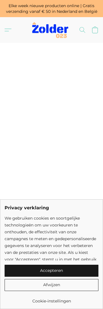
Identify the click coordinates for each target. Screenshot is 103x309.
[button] (51, 30)
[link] (51, 298)
